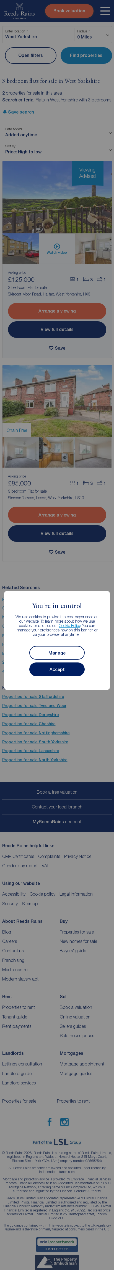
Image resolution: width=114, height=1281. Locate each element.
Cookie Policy (69, 625)
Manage (57, 653)
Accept (57, 669)
